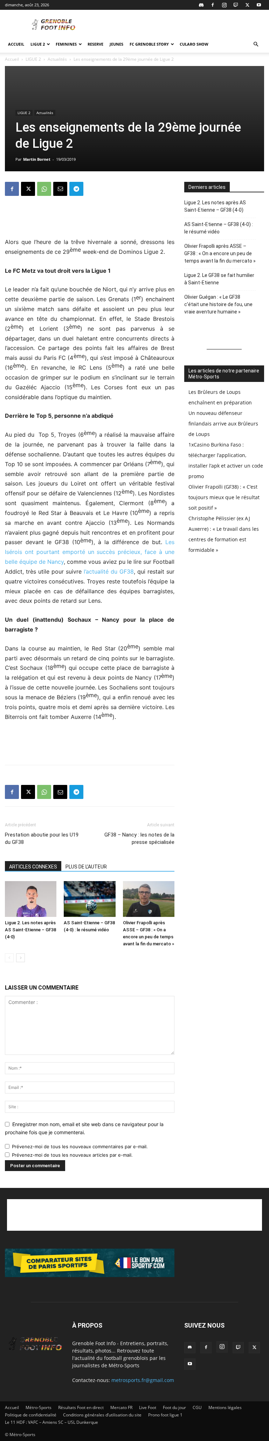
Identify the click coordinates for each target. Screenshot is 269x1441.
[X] (247, 5)
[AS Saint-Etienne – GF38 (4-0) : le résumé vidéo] (89, 899)
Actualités (57, 59)
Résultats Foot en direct (81, 1407)
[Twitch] (235, 5)
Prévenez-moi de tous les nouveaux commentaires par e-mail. (80, 1146)
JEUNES (116, 44)
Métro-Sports (38, 1407)
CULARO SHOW (194, 44)
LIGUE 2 (37, 44)
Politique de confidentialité (30, 1415)
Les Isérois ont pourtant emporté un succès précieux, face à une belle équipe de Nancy (89, 551)
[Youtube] (259, 5)
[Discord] (201, 5)
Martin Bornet (36, 159)
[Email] (60, 189)
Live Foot (147, 1407)
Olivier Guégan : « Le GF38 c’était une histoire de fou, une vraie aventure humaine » (218, 304)
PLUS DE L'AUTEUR (86, 867)
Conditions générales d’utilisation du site (102, 1415)
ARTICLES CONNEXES (33, 867)
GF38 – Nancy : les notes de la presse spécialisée (139, 838)
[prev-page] (9, 957)
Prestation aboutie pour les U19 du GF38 (41, 838)
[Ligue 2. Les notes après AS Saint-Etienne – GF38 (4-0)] (30, 899)
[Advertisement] (182, 25)
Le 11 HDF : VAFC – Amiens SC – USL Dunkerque (51, 1422)
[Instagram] (224, 5)
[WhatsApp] (44, 189)
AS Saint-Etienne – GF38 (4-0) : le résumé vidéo (218, 228)
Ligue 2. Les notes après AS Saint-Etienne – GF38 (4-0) (30, 929)
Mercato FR (121, 1407)
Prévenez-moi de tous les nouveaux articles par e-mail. (72, 1155)
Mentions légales (225, 1407)
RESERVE (95, 44)
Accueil (16, 44)
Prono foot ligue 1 (165, 1415)
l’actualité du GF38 (109, 571)
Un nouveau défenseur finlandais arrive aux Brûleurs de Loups (223, 423)
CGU (197, 1407)
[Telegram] (76, 189)
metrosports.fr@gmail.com (142, 1380)
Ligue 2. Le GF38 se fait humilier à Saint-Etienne (219, 278)
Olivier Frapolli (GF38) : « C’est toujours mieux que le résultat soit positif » (224, 497)
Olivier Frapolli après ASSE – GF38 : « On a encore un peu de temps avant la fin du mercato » (220, 253)
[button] (255, 44)
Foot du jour (174, 1407)
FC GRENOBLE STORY (149, 44)
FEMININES (66, 44)
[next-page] (20, 957)
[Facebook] (212, 5)
